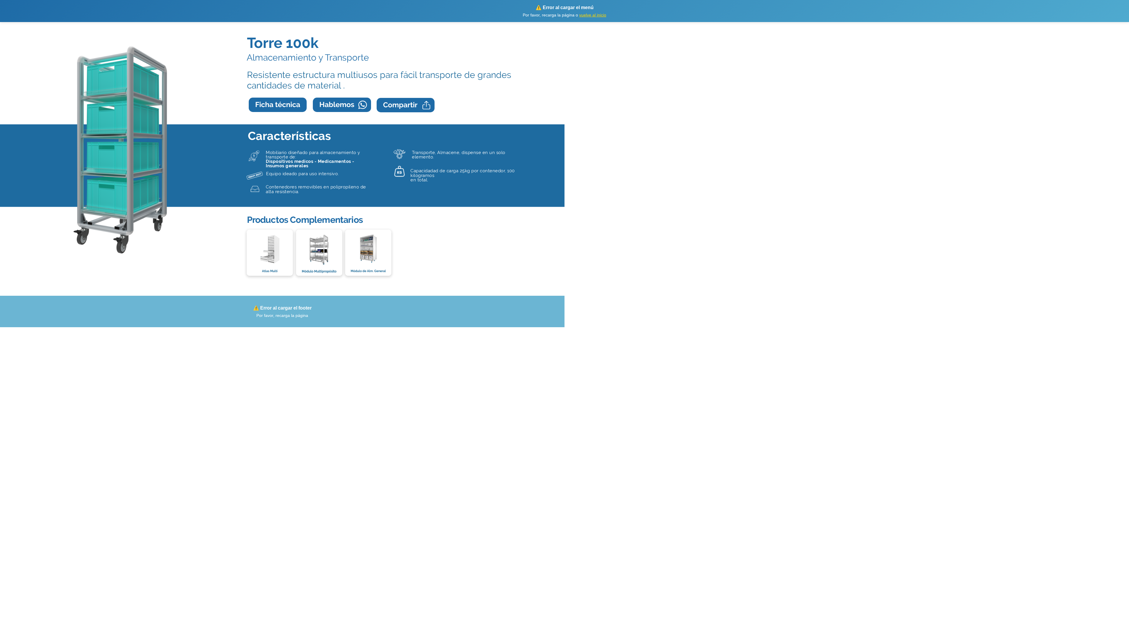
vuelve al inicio (592, 15)
